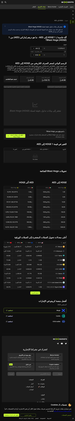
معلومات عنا (41, 384)
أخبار (32, 384)
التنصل (37, 418)
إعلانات (43, 399)
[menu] (72, 16)
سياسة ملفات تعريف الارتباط (62, 411)
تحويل (66, 20)
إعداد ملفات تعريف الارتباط (26, 418)
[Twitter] (66, 343)
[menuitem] (72, 11)
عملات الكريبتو (42, 7)
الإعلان (34, 7)
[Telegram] (58, 343)
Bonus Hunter (52, 7)
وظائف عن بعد (41, 402)
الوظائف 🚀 (41, 387)
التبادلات (31, 389)
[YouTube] (62, 343)
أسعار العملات (29, 387)
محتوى (72, 7)
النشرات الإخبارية (63, 7)
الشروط (49, 418)
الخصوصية (43, 418)
